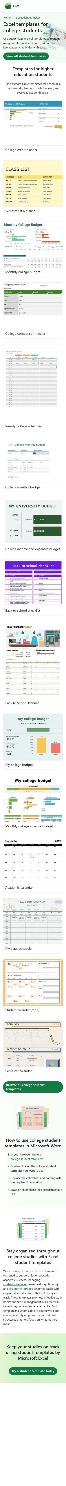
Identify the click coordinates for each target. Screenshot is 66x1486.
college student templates (27, 1159)
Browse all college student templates (25, 1087)
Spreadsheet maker (28, 17)
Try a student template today (33, 1371)
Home (7, 17)
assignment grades (21, 1288)
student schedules (14, 1284)
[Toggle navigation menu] (60, 6)
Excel (16, 6)
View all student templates (26, 56)
